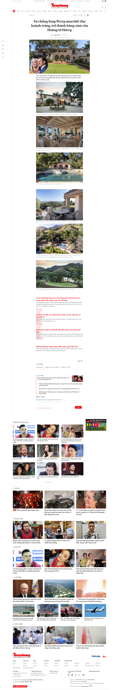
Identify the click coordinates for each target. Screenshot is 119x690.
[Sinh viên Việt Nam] (96, 656)
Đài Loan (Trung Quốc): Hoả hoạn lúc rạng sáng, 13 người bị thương (90, 600)
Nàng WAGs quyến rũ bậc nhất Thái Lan (47, 459)
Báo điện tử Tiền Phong (59, 5)
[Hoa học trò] (104, 656)
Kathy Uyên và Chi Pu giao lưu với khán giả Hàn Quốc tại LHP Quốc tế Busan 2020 (59, 392)
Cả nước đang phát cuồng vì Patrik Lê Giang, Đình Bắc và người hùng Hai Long (23, 440)
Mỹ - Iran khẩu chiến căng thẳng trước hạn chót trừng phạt (70, 619)
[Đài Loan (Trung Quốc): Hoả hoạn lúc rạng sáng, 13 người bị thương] (91, 589)
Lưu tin (2, 49)
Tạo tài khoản (48, 399)
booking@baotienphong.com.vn (39, 675)
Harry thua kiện (17, 459)
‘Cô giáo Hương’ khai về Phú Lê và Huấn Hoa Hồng (57, 541)
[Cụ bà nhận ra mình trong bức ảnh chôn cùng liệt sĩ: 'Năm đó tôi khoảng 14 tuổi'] (91, 500)
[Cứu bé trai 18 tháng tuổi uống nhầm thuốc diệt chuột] (91, 635)
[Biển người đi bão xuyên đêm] (28, 500)
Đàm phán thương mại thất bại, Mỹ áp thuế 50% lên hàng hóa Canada (23, 619)
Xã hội (18, 11)
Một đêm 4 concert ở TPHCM (69, 477)
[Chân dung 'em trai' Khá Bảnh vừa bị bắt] (48, 468)
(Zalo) (41, 673)
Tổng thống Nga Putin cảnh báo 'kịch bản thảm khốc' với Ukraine (27, 600)
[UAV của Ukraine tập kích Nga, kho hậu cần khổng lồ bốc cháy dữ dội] (47, 610)
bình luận (84, 15)
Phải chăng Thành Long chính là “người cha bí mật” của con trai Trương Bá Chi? (53, 378)
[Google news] (84, 675)
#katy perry (40, 367)
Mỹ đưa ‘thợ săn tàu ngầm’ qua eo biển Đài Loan (94, 619)
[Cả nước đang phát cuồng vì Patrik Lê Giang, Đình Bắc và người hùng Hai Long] (24, 431)
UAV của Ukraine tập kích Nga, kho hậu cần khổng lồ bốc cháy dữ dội (47, 619)
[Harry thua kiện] (24, 450)
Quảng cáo (87, 1)
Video (100, 11)
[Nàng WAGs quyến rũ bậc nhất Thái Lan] (48, 450)
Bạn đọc (77, 665)
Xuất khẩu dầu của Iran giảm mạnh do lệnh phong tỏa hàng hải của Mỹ (59, 600)
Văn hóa (75, 11)
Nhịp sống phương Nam (28, 667)
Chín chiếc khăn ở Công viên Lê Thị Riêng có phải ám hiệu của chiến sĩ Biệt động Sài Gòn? (58, 512)
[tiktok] (76, 675)
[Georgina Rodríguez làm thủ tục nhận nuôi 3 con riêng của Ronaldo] (24, 468)
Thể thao (61, 11)
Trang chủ (14, 11)
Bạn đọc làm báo (21, 686)
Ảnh (35, 660)
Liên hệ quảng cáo (36, 671)
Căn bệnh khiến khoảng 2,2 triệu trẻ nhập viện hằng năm (58, 647)
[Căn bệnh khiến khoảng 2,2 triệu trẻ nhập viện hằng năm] (59, 635)
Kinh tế (22, 11)
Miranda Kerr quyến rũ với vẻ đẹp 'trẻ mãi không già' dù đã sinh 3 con (59, 388)
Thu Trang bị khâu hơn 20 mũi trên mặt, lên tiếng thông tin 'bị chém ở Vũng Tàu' (71, 440)
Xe (70, 11)
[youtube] (105, 1)
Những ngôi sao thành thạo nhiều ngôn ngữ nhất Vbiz (57, 346)
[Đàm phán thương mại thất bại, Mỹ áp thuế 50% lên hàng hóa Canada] (24, 610)
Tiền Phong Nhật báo (52, 1)
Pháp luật (55, 11)
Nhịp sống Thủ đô (17, 667)
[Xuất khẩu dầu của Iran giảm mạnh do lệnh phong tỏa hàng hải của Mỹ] (59, 589)
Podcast (46, 660)
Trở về (2, 56)
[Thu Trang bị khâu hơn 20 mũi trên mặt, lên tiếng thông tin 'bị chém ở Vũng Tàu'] (72, 431)
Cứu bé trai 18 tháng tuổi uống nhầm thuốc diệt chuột (90, 647)
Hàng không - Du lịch (89, 665)
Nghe (2, 41)
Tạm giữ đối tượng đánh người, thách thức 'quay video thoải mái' (90, 541)
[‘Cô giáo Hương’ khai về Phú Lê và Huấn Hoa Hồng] (59, 530)
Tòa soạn (80, 1)
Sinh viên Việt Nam (63, 1)
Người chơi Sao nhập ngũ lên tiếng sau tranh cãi (71, 459)
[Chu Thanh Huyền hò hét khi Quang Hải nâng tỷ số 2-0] (48, 431)
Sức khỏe (39, 11)
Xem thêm (105, 11)
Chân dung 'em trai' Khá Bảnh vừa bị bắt (47, 477)
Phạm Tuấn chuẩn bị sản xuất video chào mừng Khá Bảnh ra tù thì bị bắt (26, 541)
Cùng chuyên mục (20, 422)
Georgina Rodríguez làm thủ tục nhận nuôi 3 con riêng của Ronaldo (24, 477)
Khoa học (90, 11)
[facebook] (103, 1)
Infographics (68, 660)
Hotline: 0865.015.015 (39, 1)
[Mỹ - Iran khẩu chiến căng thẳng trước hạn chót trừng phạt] (71, 610)
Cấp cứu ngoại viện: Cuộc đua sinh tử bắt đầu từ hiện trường (27, 647)
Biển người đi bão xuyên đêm (28, 510)
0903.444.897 (54, 673)
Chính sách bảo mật (94, 671)
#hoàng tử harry (65, 367)
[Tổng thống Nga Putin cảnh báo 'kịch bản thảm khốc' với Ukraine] (28, 589)
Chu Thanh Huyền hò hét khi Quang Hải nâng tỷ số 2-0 (47, 439)
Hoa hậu (96, 11)
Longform (57, 660)
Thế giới (44, 11)
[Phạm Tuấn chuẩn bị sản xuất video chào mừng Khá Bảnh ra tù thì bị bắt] (28, 530)
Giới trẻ (49, 11)
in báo (81, 15)
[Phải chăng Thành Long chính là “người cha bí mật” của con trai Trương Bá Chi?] (77, 378)
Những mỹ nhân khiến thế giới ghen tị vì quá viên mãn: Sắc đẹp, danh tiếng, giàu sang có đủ (60, 384)
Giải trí (79, 11)
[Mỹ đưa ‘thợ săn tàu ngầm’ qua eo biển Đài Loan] (95, 610)
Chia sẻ (2, 45)
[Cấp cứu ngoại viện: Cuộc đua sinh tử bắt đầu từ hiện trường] (28, 635)
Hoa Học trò (73, 1)
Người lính (66, 11)
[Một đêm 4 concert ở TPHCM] (72, 468)
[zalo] (80, 675)
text (78, 15)
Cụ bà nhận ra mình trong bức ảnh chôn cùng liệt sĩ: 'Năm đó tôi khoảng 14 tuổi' (90, 512)
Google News (87, 15)
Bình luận (2, 53)
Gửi (78, 407)
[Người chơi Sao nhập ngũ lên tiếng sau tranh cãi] (72, 450)
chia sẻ (75, 15)
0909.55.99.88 (36, 673)
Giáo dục (85, 11)
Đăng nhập (39, 399)
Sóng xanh (28, 11)
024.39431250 (17, 676)
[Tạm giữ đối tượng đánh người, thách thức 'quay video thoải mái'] (91, 530)
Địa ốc (33, 11)
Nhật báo (25, 660)
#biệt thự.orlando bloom (52, 367)
